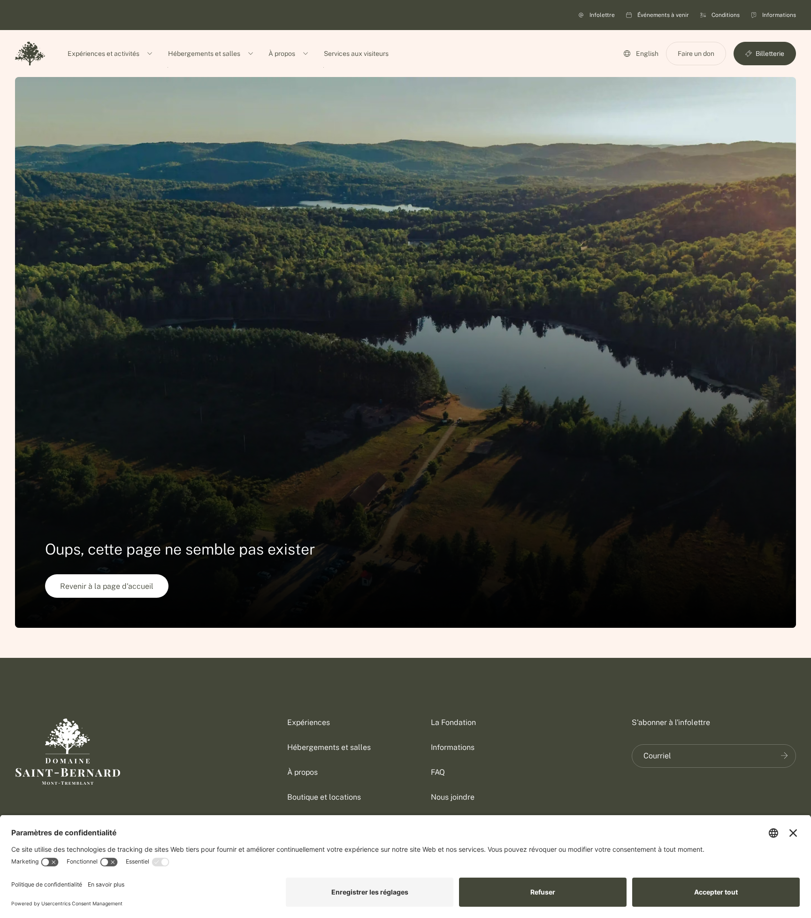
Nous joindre (452, 796)
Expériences (308, 722)
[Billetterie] (784, 755)
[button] (696, 53)
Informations (452, 747)
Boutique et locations (324, 796)
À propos (302, 772)
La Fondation (453, 722)
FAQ (438, 772)
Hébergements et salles (329, 747)
